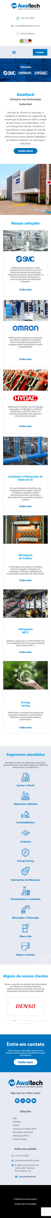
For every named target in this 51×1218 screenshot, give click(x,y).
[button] (14, 52)
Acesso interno (27, 33)
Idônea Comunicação (26, 1199)
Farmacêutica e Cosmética (26, 899)
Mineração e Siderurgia (25, 917)
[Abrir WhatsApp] (44, 1210)
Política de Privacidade (25, 1203)
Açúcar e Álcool (25, 785)
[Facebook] (28, 1100)
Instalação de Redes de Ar (25, 1128)
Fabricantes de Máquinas (25, 879)
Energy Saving (25, 860)
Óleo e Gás (25, 936)
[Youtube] (33, 1100)
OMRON (17, 1121)
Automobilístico (25, 822)
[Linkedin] (17, 1100)
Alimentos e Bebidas (25, 804)
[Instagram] (22, 1100)
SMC (15, 1118)
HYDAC (16, 1125)
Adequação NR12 (21, 1135)
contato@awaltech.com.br (27, 25)
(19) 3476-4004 (27, 17)
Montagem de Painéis (23, 1132)
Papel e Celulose (25, 954)
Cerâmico (25, 841)
